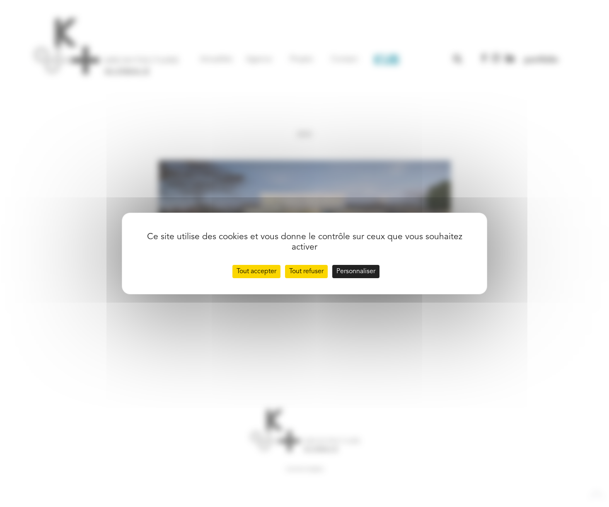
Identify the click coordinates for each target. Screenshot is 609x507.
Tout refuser (306, 271)
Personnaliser (355, 271)
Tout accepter (256, 271)
